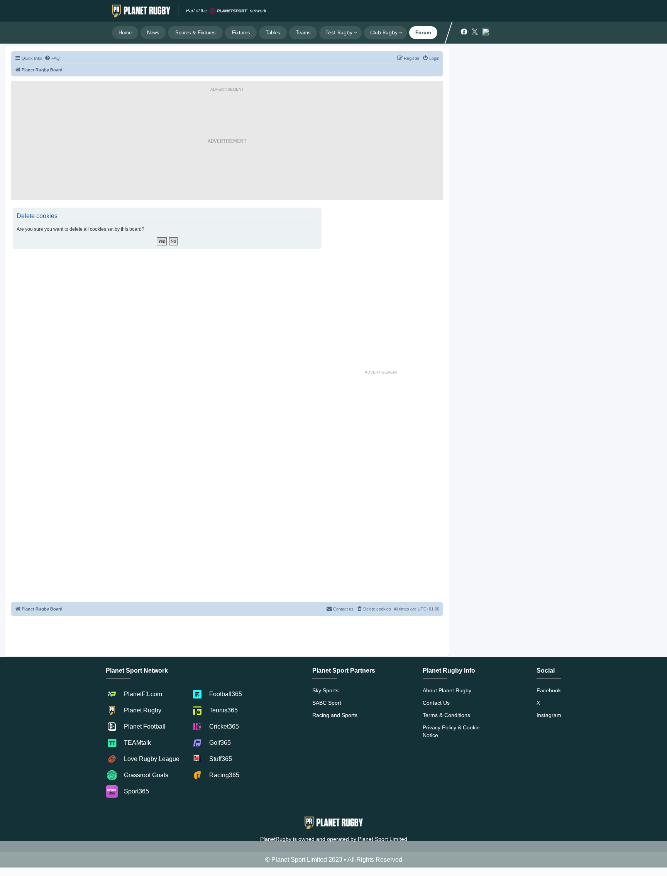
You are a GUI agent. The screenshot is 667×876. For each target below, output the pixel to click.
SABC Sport (326, 703)
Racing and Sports (334, 715)
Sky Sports (325, 690)
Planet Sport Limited (382, 839)
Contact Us (436, 703)
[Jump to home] (141, 10)
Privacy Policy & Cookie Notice (451, 731)
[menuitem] (52, 58)
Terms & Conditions (446, 715)
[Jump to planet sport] (229, 11)
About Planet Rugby (447, 690)
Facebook (549, 690)
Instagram (549, 715)
